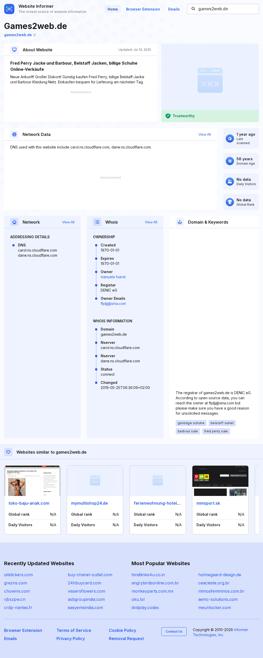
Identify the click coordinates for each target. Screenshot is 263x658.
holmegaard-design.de (219, 574)
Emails (174, 9)
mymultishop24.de (89, 503)
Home (113, 9)
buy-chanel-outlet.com (90, 574)
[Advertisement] (80, 106)
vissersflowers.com (86, 591)
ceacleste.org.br (214, 582)
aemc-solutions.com (218, 599)
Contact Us (174, 631)
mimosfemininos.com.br (221, 591)
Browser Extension (143, 9)
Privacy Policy (71, 638)
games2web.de (18, 35)
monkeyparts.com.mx (153, 591)
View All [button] (205, 134)
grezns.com (15, 582)
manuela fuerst (113, 277)
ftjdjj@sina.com (113, 303)
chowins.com (17, 591)
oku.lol (138, 599)
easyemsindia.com (85, 607)
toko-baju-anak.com (28, 503)
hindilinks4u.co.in (148, 574)
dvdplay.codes (145, 607)
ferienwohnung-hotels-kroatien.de (169, 503)
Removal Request (126, 638)
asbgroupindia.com (86, 599)
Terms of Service (74, 630)
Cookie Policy (122, 630)
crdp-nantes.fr (18, 607)
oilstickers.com (18, 574)
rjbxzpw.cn (14, 599)
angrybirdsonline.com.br (155, 582)
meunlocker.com (214, 607)
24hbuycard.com (84, 582)
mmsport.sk (208, 503)
